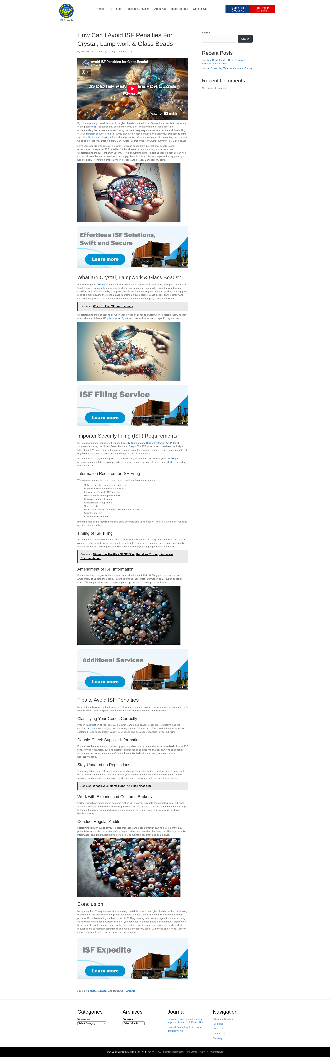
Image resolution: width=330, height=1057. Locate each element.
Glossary (217, 1038)
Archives (128, 1019)
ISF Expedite (128, 990)
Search (206, 32)
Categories (83, 1019)
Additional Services (137, 8)
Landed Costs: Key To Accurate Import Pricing (227, 68)
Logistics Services (98, 990)
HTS (86, 509)
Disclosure (218, 1052)
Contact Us (200, 8)
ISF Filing (115, 8)
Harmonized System (119, 318)
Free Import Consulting (263, 9)
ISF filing (171, 458)
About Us (160, 8)
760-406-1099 (154, 1052)
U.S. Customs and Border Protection (145, 443)
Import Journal (179, 8)
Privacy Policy (205, 1052)
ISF (96, 126)
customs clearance (140, 453)
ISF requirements (106, 284)
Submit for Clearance (238, 9)
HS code (90, 728)
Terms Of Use (190, 1052)
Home (100, 8)
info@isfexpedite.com (173, 1052)
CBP (169, 443)
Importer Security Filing (98, 133)
